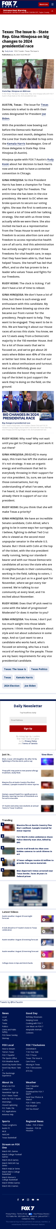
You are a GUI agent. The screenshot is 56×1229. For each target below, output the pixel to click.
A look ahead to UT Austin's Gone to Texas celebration (19, 929)
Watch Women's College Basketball (10, 1178)
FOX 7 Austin (19, 51)
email (38, 1200)
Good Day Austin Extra (11, 1064)
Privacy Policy (31, 741)
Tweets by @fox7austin (11, 1002)
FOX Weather (31, 1106)
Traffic (5, 1020)
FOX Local (8, 1045)
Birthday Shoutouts (34, 1017)
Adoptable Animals (34, 1029)
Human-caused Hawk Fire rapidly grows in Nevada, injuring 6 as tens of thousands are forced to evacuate (20, 796)
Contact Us (6, 1089)
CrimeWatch (31, 1048)
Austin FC (6, 1128)
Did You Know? (32, 1109)
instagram (28, 1200)
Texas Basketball (9, 1137)
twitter (23, 1200)
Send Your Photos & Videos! (34, 1098)
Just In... (6, 754)
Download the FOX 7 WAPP (34, 1092)
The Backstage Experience (8, 1074)
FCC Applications (9, 1111)
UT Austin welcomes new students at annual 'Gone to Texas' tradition (20, 807)
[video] (47, 919)
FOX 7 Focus (31, 1055)
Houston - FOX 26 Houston (33, 1129)
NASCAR (5, 1134)
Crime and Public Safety (9, 1030)
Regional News (34, 1121)
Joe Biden (30, 685)
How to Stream (8, 1048)
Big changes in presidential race (16, 423)
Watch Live (44, 4)
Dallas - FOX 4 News (34, 1125)
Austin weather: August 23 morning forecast (20, 951)
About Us (7, 1082)
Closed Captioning (9, 1105)
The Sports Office (9, 1058)
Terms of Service (29, 743)
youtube (33, 1200)
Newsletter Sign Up (10, 1092)
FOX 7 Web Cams (33, 1102)
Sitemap (5, 1038)
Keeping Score (32, 1020)
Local (4, 1017)
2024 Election (11, 685)
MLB (4, 1131)
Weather (31, 1082)
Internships (6, 1102)
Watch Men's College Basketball (11, 1173)
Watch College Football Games (12, 1155)
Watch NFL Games (10, 1151)
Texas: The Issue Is (32, 51)
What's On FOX (8, 1086)
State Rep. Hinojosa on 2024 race (16, 91)
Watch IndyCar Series (11, 1168)
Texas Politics (39, 669)
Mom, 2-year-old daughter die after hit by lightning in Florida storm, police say (19, 760)
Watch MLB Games (10, 1160)
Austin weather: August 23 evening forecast (20, 939)
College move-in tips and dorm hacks (17, 963)
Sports (6, 1121)
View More (47, 754)
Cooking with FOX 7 (34, 1023)
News (5, 1013)
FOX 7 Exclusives (35, 1045)
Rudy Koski (9, 51)
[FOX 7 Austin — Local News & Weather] (9, 4)
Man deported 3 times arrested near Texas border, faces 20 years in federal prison (35, 874)
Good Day (31, 1013)
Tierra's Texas (8, 1052)
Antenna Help (7, 1114)
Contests (29, 1032)
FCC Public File (8, 1108)
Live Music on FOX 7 (34, 1026)
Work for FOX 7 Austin (11, 1098)
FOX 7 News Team (10, 1095)
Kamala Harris (16, 143)
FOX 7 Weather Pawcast (32, 1087)
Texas (44, 104)
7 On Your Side (32, 1052)
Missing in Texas (33, 1064)
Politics (5, 1026)
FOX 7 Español (8, 1055)
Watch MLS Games (10, 1186)
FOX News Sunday (10, 1035)
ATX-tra (29, 1071)
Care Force (30, 1061)
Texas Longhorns (9, 1125)
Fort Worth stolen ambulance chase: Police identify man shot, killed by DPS (35, 840)
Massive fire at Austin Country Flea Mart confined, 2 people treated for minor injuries (20, 783)
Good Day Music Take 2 (11, 1068)
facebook (18, 1200)
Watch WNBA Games (11, 1183)
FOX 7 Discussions (34, 1067)
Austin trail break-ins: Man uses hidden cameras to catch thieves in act (34, 851)
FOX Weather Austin (10, 1061)
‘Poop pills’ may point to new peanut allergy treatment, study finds (20, 771)
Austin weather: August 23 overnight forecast (17, 917)
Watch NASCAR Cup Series (10, 1164)
